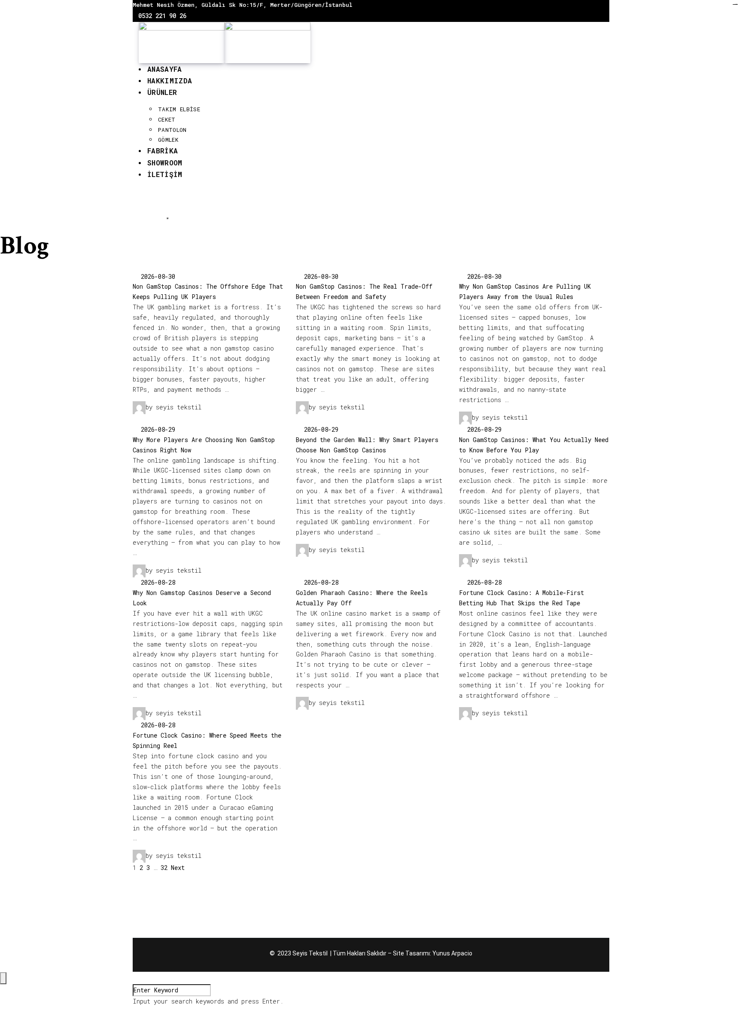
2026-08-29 (156, 429)
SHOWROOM (164, 162)
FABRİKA (162, 150)
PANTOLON (172, 130)
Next (178, 867)
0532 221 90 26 (162, 16)
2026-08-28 (156, 582)
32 (164, 867)
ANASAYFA (164, 68)
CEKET (167, 119)
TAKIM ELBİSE (179, 109)
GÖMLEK (168, 139)
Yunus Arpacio (452, 953)
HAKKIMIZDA (169, 80)
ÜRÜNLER (162, 92)
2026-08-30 (156, 276)
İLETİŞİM (164, 174)
